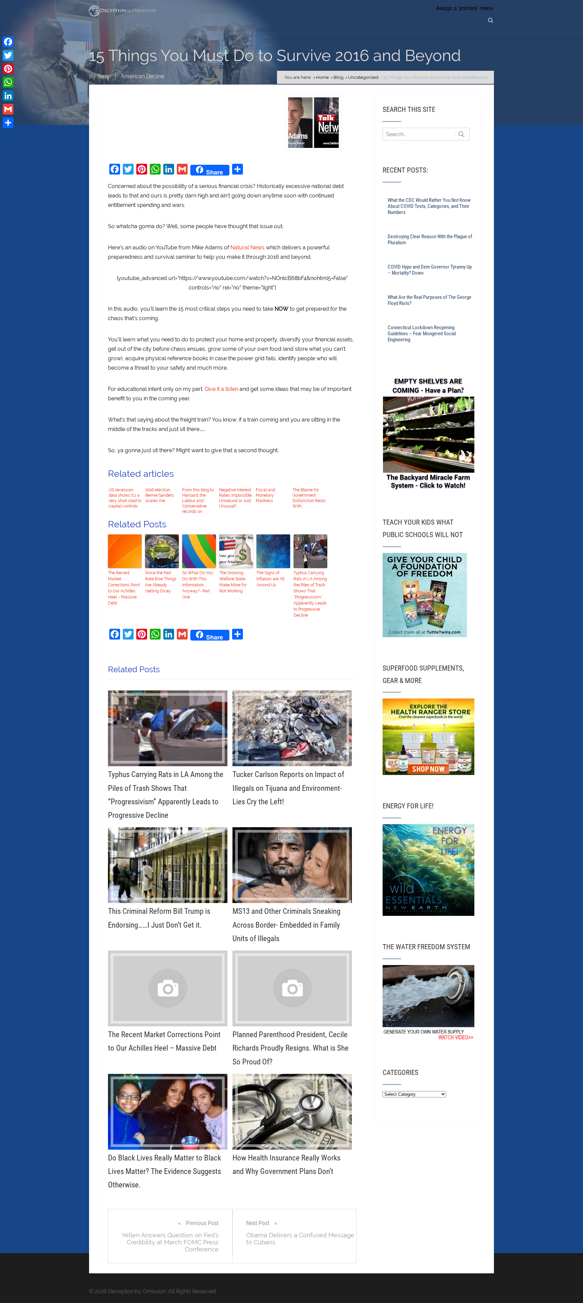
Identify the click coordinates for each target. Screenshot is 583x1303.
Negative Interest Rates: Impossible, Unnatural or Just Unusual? (236, 498)
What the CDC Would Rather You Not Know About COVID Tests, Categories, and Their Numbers (429, 206)
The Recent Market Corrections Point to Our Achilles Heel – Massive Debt (124, 588)
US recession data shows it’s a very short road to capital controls (125, 498)
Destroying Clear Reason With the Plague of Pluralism (430, 240)
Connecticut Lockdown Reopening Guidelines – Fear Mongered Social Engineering (422, 333)
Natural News (247, 247)
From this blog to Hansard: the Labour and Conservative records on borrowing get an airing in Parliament (198, 501)
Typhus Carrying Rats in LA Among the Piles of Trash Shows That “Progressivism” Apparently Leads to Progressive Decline (310, 594)
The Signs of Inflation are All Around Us (270, 578)
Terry (103, 76)
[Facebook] (8, 42)
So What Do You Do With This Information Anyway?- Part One (197, 584)
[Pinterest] (8, 68)
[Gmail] (8, 109)
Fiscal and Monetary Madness (265, 495)
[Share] (8, 122)
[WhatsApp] (8, 82)
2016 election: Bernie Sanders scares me (159, 495)
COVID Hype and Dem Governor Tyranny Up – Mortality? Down (430, 270)
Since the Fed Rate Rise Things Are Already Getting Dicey (160, 581)
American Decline (142, 76)
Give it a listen (221, 389)
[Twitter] (8, 55)
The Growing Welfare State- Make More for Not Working (233, 581)
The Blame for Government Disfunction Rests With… (309, 498)
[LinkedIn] (8, 95)
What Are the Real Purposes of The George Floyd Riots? (429, 300)
